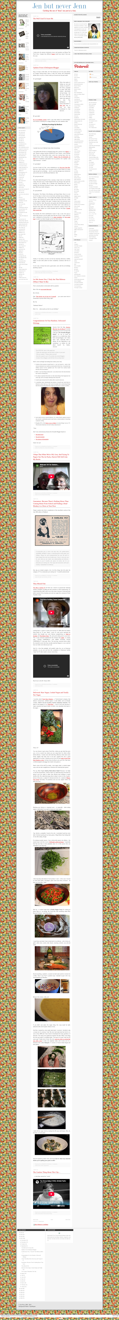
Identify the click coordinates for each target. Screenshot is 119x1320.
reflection (20, 239)
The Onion (91, 165)
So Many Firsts (27, 67)
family (20, 179)
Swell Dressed (92, 119)
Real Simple (91, 217)
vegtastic (20, 272)
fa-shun (20, 177)
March (22, 1282)
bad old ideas (21, 152)
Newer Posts (35, 1219)
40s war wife (21, 130)
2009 (21, 1290)
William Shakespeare (78, 229)
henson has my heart (23, 189)
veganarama (21, 270)
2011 (21, 1238)
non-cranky (21, 227)
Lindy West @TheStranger (94, 145)
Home (52, 1219)
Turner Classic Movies (79, 224)
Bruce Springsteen (78, 92)
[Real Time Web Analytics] (59, 1319)
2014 (21, 1232)
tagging (20, 250)
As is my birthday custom (40, 119)
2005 (21, 1298)
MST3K (75, 184)
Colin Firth (76, 102)
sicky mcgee (21, 245)
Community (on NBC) (78, 104)
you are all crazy (22, 279)
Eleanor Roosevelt (78, 124)
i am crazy (21, 204)
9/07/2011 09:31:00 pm (47, 684)
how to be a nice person (24, 194)
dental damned (22, 169)
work (20, 275)
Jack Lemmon (77, 151)
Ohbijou (90, 117)
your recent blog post (46, 289)
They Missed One (39, 584)
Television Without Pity (93, 157)
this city (20, 259)
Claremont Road (92, 203)
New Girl (62, 105)
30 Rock (76, 74)
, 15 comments (55, 271)
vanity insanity (22, 269)
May (22, 1279)
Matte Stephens (77, 179)
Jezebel (90, 143)
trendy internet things (23, 264)
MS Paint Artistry (22, 225)
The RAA (91, 122)
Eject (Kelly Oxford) (93, 140)
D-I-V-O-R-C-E (22, 165)
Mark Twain (76, 176)
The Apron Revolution (93, 186)
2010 (21, 1288)
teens (20, 252)
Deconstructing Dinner (93, 230)
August (23, 1273)
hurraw (20, 202)
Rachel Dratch (77, 202)
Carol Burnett (77, 99)
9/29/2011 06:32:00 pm (47, 271)
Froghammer (91, 112)
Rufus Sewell (77, 206)
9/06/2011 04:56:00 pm (47, 1164)
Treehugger (91, 238)
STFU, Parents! (92, 155)
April (22, 1280)
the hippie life (21, 255)
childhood (21, 162)
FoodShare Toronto (93, 233)
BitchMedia (91, 135)
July (22, 1275)
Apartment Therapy (92, 200)
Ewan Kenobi (91, 110)
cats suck (21, 160)
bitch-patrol (21, 155)
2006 (21, 1296)
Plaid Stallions (92, 178)
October (23, 1244)
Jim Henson (76, 154)
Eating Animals (77, 119)
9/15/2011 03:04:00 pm (47, 493)
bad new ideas (22, 150)
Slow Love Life (92, 152)
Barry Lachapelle (92, 104)
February (23, 1284)
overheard (21, 229)
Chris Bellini (91, 107)
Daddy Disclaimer (22, 167)
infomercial (21, 210)
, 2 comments (54, 59)
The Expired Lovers (93, 120)
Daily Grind (91, 109)
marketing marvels (22, 222)
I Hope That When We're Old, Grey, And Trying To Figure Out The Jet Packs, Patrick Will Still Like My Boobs (51, 457)
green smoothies (57, 217)
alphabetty (21, 145)
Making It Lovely (92, 209)
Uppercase (91, 222)
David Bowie (76, 110)
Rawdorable (91, 215)
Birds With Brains (92, 133)
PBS (97, 235)
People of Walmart (93, 150)
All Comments (94, 77)
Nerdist (90, 148)
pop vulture (21, 234)
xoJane (90, 170)
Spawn (53, 54)
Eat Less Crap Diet (65, 167)
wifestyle (20, 274)
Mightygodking (92, 147)
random (20, 237)
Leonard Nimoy (77, 167)
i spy (20, 205)
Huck (20, 197)
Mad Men (76, 172)
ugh (19, 267)
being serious (21, 154)
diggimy (20, 170)
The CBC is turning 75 (39, 587)
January (23, 1286)
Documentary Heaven (93, 231)
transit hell (21, 262)
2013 (21, 1234)
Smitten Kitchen (92, 220)
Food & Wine (91, 206)
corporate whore (22, 163)
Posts (92, 74)
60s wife (20, 138)
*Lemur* (90, 115)
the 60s (20, 254)
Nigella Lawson (77, 196)
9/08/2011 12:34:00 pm (47, 575)
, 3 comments (54, 1164)
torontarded (21, 260)
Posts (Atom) (41, 1221)
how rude (21, 192)
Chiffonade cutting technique (56, 842)
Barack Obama (77, 85)
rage (20, 235)
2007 (21, 1294)
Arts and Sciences (93, 102)
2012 (21, 1236)
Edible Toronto (91, 204)
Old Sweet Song (39, 434)
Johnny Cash (77, 159)
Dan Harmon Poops (93, 138)
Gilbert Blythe (77, 139)
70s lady (20, 140)
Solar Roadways (92, 236)
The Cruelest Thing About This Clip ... (46, 1172)
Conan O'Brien (77, 105)
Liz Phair (76, 171)
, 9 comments (54, 575)
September (23, 1245)
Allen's (67, 151)
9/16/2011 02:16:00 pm (47, 446)
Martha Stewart (77, 177)
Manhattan (92, 210)
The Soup (91, 167)
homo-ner (21, 190)
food (19, 182)
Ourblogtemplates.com (29, 1315)
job (19, 214)
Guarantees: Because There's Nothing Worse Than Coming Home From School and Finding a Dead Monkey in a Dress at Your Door (50, 503)
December (23, 1240)
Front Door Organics (47, 699)
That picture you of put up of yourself (46, 296)
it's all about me (22, 212)
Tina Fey (76, 222)
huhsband (21, 199)
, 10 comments (55, 312)
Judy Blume (76, 161)
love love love (21, 219)
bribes (20, 158)
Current (90, 137)
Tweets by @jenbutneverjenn (80, 50)
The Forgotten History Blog (94, 188)
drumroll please (22, 172)
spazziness (21, 249)
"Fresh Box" (50, 704)
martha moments (22, 224)
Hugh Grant (76, 147)
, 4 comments (54, 446)
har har (20, 187)
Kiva (95, 235)
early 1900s (21, 174)
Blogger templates (5, 1315)
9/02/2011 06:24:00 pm (47, 1212)
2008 (21, 1292)
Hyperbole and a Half (93, 142)
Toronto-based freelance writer (61, 1235)
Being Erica (76, 87)
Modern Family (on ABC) (79, 181)
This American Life (93, 169)
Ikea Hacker (91, 207)
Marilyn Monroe (77, 174)
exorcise (20, 175)
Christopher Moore (78, 100)
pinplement (21, 230)
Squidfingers (32, 1306)
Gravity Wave (92, 114)
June (22, 1277)
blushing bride (21, 157)
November (23, 1242)
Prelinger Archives (93, 180)
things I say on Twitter (51, 423)
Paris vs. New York (92, 213)
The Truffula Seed (92, 127)
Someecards (91, 153)
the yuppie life (21, 257)
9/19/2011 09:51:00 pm (47, 312)
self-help (20, 244)
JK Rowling (76, 156)
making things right (23, 220)
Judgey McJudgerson (23, 215)
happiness (21, 185)
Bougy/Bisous (92, 105)
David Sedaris (77, 112)
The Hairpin (91, 162)
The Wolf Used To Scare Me (43, 18)
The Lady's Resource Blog (94, 190)
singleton (20, 247)
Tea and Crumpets (40, 437)
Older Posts (68, 1219)
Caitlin (62, 637)
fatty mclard (21, 180)
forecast (20, 184)
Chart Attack (91, 228)
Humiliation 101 (22, 200)
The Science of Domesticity (42, 439)
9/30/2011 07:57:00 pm (47, 59)
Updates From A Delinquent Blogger (46, 68)
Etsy (90, 205)
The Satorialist (91, 218)
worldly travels (22, 277)
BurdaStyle (91, 201)
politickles (21, 232)
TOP (117, 1315)
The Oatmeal (91, 163)
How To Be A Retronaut (94, 176)
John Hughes (77, 157)
